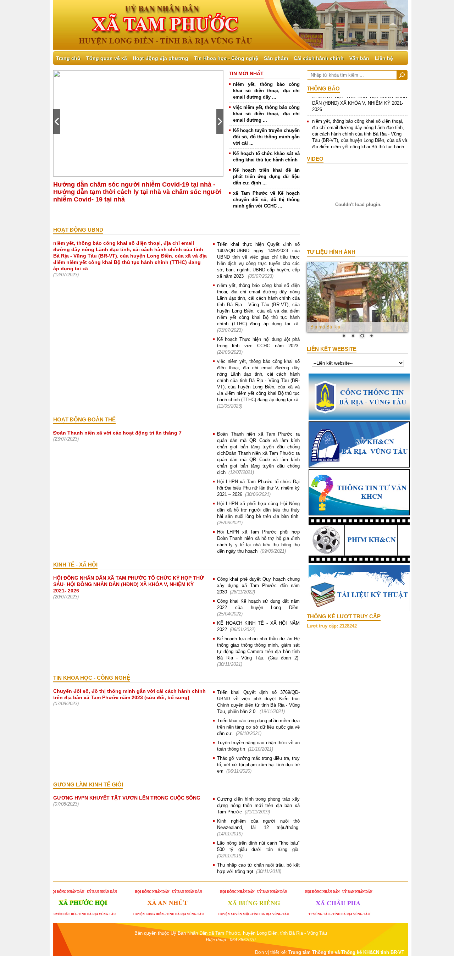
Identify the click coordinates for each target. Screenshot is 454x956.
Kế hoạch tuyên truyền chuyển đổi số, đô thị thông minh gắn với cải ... (266, 137)
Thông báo (323, 88)
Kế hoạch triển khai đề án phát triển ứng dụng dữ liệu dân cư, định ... (266, 176)
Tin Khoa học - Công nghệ (226, 58)
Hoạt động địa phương (160, 58)
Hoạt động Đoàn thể (84, 419)
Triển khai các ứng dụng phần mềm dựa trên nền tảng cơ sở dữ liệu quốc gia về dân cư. (258, 727)
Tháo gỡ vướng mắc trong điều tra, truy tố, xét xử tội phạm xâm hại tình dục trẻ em (258, 765)
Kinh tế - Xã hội (75, 565)
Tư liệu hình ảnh (331, 252)
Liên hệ (384, 58)
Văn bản (359, 58)
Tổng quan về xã (106, 58)
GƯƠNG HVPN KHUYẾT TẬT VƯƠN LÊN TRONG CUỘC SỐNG (126, 798)
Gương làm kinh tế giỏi (88, 784)
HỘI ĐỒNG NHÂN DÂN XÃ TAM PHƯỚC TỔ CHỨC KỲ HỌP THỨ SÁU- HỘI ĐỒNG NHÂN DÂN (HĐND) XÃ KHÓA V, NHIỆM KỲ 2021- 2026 (128, 584)
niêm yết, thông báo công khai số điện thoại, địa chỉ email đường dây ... (266, 91)
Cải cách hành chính (319, 58)
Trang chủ (68, 58)
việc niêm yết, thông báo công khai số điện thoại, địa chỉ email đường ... (266, 114)
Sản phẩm (276, 58)
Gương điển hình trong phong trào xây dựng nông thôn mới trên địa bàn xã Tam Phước (258, 805)
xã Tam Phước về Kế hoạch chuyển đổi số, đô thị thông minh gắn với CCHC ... (266, 199)
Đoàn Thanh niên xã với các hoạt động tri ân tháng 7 (117, 433)
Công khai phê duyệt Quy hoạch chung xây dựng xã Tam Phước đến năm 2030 (258, 585)
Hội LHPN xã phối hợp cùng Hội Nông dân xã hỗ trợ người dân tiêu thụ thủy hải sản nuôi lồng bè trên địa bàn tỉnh (258, 510)
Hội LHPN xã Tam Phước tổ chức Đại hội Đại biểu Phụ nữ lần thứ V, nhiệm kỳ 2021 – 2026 (258, 488)
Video (315, 159)
